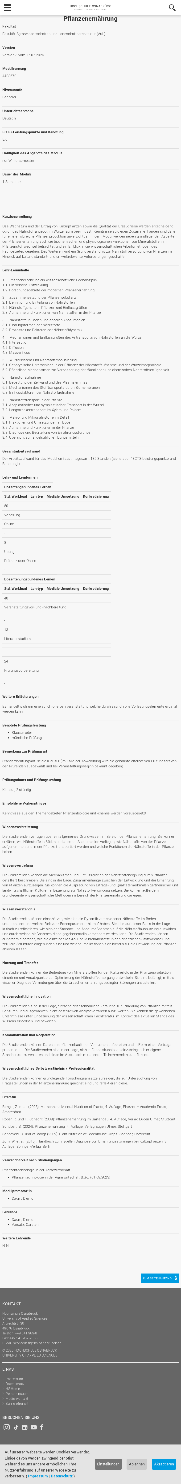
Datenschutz (62, 1476)
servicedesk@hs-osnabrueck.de (37, 1343)
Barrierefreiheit (17, 1403)
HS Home (13, 1388)
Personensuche (17, 1393)
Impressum (38, 1476)
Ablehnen (137, 1464)
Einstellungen (108, 1464)
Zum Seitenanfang (157, 1278)
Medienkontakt (17, 1398)
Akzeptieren (164, 1464)
